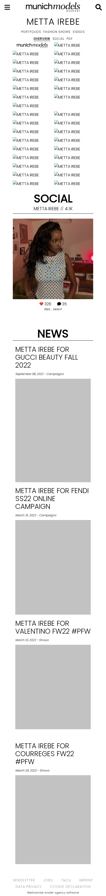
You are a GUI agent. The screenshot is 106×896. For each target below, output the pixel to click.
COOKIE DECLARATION (70, 886)
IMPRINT (86, 880)
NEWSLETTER (24, 880)
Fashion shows (57, 32)
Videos (79, 32)
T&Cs (66, 880)
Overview (42, 39)
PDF (70, 39)
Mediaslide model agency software (53, 893)
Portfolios (31, 32)
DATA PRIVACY (29, 886)
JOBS (48, 880)
